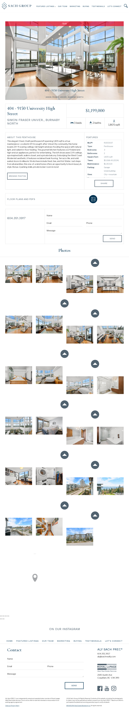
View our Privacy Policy (12, 705)
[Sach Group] (16, 8)
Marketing (75, 6)
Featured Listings (27, 641)
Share (104, 183)
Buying (86, 6)
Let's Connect (114, 6)
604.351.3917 (103, 654)
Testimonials (98, 6)
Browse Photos (17, 176)
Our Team (62, 6)
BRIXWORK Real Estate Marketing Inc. (78, 705)
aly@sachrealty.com (106, 656)
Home (9, 641)
